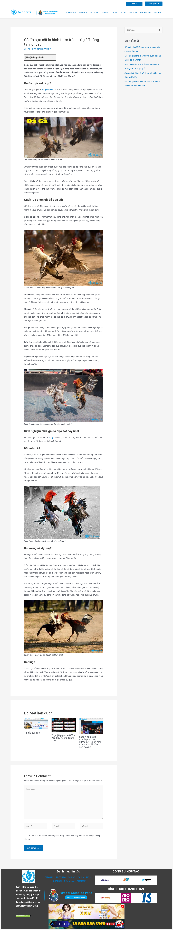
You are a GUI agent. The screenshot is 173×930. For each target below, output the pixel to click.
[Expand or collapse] (52, 57)
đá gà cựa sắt (48, 89)
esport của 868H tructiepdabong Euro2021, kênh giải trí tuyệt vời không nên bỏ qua (90, 742)
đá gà (51, 437)
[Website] (91, 826)
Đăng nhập (154, 3)
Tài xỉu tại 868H (33, 732)
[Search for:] (143, 30)
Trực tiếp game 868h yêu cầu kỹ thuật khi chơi (63, 738)
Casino (27, 49)
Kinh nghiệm (37, 49)
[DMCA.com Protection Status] (23, 915)
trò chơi (47, 49)
